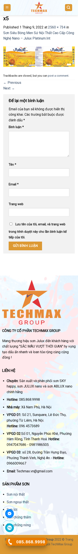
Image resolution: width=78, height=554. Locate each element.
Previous (12, 83)
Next (9, 88)
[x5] (39, 56)
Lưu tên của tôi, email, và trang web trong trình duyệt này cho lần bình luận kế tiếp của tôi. (38, 231)
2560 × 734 (56, 27)
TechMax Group (61, 544)
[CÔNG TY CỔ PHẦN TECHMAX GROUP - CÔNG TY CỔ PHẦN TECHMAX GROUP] (39, 7)
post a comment (58, 75)
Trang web (16, 204)
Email (14, 184)
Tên (12, 165)
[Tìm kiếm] (68, 7)
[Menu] (7, 7)
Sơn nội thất (16, 494)
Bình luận (16, 127)
